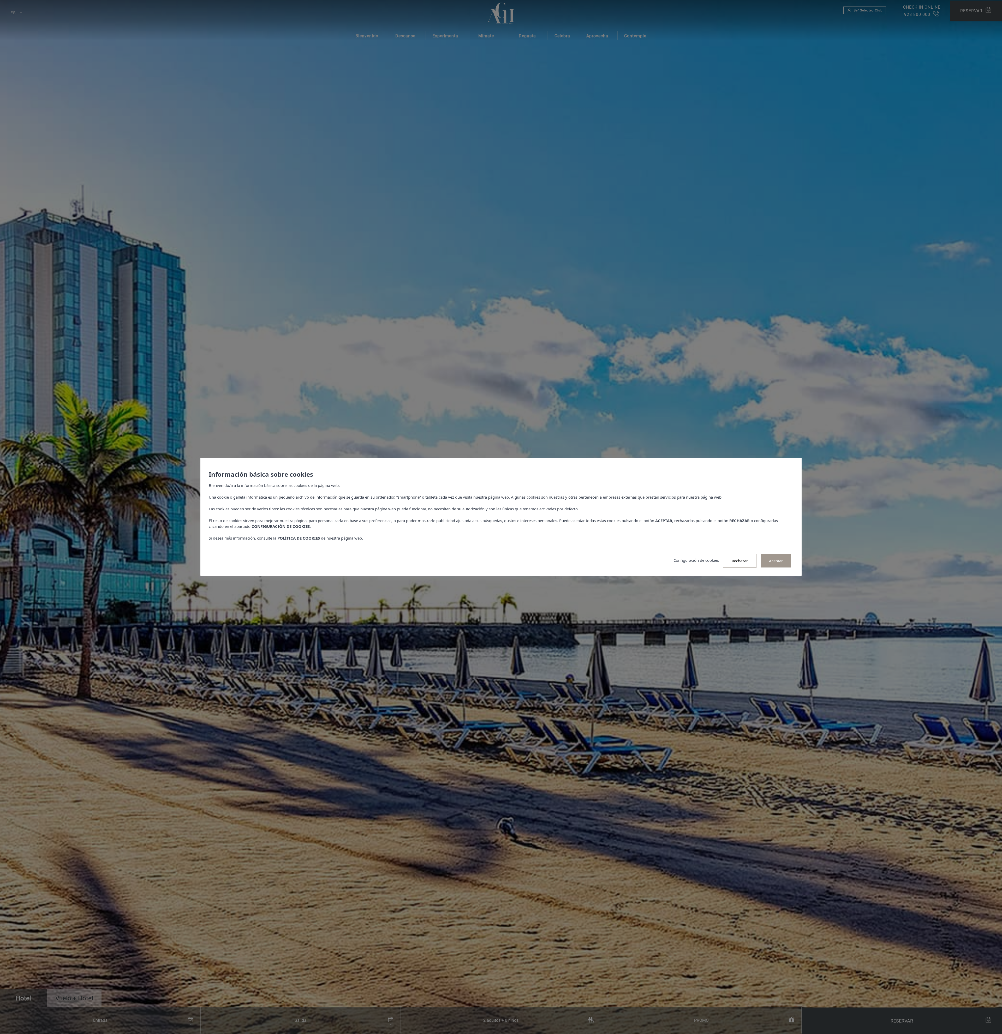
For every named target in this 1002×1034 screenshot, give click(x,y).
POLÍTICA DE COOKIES (298, 538)
